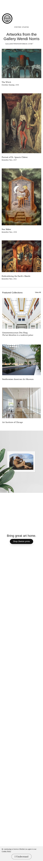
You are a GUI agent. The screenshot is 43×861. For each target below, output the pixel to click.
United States (21, 27)
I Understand (21, 856)
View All (38, 292)
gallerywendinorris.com (18, 44)
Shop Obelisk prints (21, 541)
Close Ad (25, 2)
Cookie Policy (6, 851)
